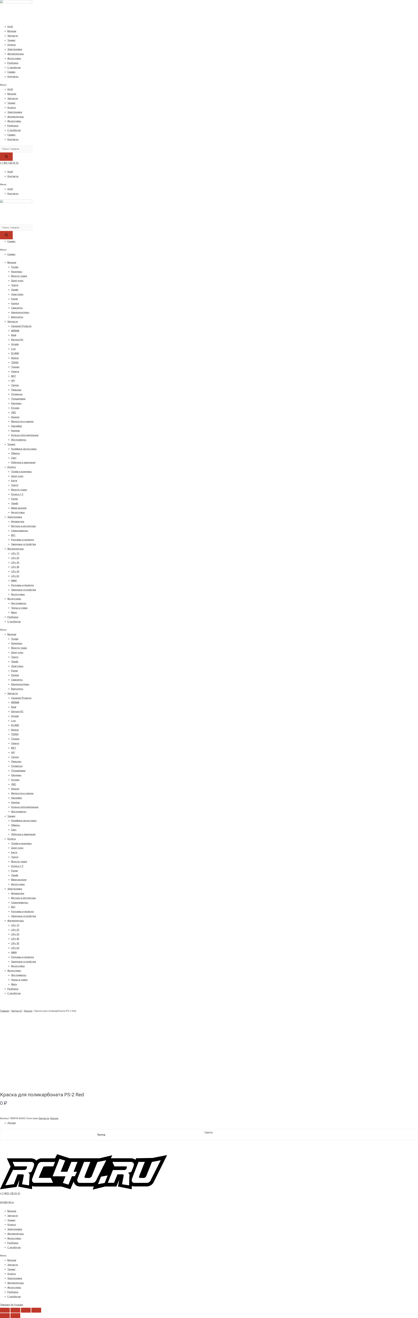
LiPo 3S (15, 562)
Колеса (11, 44)
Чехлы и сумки (19, 607)
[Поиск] (6, 156)
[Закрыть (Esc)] (5, 1310)
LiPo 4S (15, 566)
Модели (11, 31)
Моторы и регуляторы (23, 526)
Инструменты (18, 439)
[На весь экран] (26, 1310)
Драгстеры (17, 294)
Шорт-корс (17, 280)
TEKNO (15, 362)
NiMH (14, 580)
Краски (15, 417)
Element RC (17, 339)
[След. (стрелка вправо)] (15, 1315)
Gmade (15, 344)
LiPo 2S (15, 557)
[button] (209, 85)
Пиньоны (16, 389)
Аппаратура (17, 521)
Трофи (14, 267)
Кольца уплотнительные (25, 435)
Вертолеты (17, 317)
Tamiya (15, 385)
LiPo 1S (15, 553)
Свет (13, 457)
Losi (13, 348)
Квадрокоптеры (20, 312)
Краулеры (16, 271)
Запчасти (12, 35)
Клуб (10, 26)
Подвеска (16, 394)
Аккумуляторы (15, 53)
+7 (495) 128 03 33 (10, 1193)
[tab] (212, 1123)
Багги (14, 480)
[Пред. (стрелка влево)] (5, 1315)
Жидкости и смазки (22, 421)
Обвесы (15, 453)
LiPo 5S (15, 571)
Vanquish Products (21, 326)
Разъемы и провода (22, 539)
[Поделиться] (15, 1310)
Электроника (14, 49)
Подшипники (18, 398)
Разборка (12, 63)
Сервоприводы (19, 530)
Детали (11, 1122)
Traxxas (15, 366)
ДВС (13, 412)
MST (13, 376)
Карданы (16, 403)
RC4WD (15, 353)
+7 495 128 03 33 (9, 162)
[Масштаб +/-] (36, 1310)
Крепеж (15, 430)
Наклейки (16, 426)
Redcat (15, 358)
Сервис (11, 72)
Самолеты (17, 307)
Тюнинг (11, 40)
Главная (4, 1010)
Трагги (14, 285)
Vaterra (15, 371)
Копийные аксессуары (24, 448)
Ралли (14, 298)
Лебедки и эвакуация (23, 462)
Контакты (12, 76)
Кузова (15, 407)
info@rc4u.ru (7, 1202)
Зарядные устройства (23, 544)
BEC (13, 535)
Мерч (14, 612)
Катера (15, 303)
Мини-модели (18, 508)
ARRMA (15, 330)
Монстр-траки (19, 276)
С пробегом (14, 67)
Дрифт (14, 289)
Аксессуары (14, 58)
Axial (13, 335)
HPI (13, 380)
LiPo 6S (15, 576)
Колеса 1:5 (17, 494)
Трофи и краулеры (21, 471)
